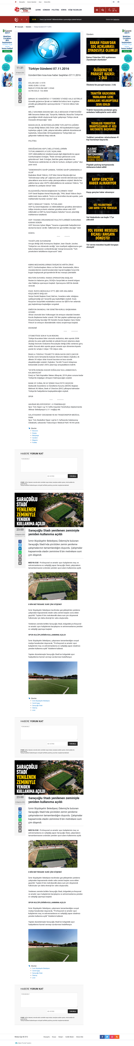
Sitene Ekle (47, 2)
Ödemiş (34, 708)
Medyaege (35, 435)
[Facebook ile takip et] (102, 1037)
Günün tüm (112, 19)
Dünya (63, 10)
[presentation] (21, 19)
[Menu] (97, 10)
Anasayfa (47, 1037)
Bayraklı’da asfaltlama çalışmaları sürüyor (54, 19)
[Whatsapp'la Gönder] (20, 90)
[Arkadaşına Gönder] (20, 94)
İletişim (60, 1037)
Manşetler (22, 2)
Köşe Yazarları (75, 10)
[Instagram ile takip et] (112, 1037)
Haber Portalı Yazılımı (24, 1043)
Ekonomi (35, 431)
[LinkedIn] (20, 86)
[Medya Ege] (23, 10)
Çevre (38, 10)
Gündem (46, 10)
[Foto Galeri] (118, 2)
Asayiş (34, 433)
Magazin (35, 440)
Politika (55, 10)
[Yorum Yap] (20, 101)
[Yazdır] (20, 97)
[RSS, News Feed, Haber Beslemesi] (116, 1037)
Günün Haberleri (31, 2)
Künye (54, 1037)
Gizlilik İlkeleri (69, 1037)
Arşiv (40, 2)
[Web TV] (114, 2)
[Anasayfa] (16, 2)
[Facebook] (20, 79)
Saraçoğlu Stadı (37, 705)
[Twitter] (20, 83)
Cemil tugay (36, 703)
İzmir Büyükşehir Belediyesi (41, 701)
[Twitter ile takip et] (107, 1037)
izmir (33, 710)
